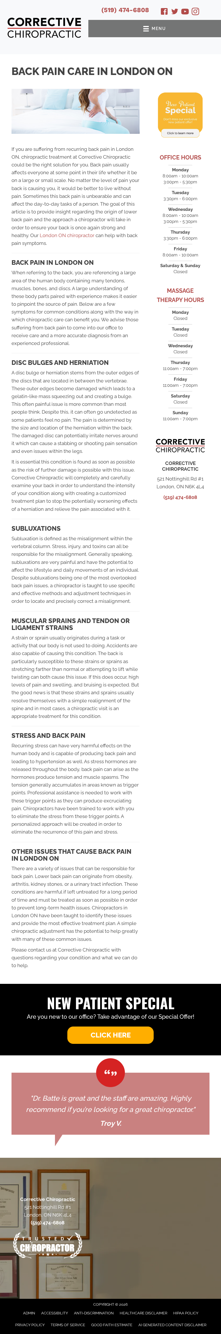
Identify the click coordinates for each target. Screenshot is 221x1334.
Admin (29, 1313)
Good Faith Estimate (111, 1325)
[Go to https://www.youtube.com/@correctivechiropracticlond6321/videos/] (185, 12)
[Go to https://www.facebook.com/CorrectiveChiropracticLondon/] (164, 12)
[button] (110, 1035)
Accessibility (54, 1313)
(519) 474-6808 (125, 10)
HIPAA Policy (185, 1313)
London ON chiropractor (67, 235)
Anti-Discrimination (94, 1313)
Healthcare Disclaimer (143, 1313)
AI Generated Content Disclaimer (172, 1325)
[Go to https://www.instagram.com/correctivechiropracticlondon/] (195, 12)
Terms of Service (68, 1325)
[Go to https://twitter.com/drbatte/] (174, 12)
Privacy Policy (30, 1325)
